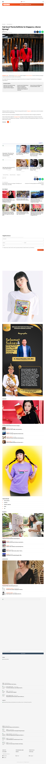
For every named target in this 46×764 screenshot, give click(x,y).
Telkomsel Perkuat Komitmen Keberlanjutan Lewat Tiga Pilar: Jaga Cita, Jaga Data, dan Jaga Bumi (8, 214)
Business (3, 537)
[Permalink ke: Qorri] (3, 31)
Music (11, 441)
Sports (11, 592)
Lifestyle (3, 424)
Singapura (29, 111)
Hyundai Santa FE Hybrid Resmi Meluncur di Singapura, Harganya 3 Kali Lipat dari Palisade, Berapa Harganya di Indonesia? (22, 88)
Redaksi (17, 751)
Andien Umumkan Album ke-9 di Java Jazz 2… (15, 442)
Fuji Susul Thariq (5, 174)
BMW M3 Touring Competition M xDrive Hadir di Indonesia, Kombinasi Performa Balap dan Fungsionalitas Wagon (37, 200)
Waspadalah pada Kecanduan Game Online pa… (15, 696)
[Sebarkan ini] (35, 32)
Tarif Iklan (31, 751)
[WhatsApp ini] (42, 32)
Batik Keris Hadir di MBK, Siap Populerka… (14, 429)
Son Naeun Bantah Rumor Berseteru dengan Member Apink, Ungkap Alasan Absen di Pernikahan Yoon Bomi (8, 200)
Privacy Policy (31, 750)
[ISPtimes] (23, 1)
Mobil (5, 506)
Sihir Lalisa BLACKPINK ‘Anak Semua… (9, 684)
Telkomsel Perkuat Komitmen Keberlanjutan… (15, 438)
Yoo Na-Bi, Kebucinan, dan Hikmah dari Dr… (14, 687)
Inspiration (5, 559)
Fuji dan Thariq (17, 75)
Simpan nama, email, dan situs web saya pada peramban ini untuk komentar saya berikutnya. (19, 247)
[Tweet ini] (37, 32)
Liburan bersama (12, 174)
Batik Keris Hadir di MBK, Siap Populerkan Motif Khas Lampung (22, 199)
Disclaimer (4, 751)
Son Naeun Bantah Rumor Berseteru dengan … (11, 425)
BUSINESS (4, 511)
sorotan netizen (29, 75)
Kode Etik (4, 750)
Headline (4, 398)
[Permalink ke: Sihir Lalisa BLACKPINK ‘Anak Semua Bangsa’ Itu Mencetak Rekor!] (23, 670)
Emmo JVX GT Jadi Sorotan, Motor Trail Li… (14, 550)
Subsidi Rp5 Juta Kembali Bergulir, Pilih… (14, 555)
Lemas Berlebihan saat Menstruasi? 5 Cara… (14, 739)
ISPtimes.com (5, 75)
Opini (3, 657)
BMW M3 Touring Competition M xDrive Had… (15, 433)
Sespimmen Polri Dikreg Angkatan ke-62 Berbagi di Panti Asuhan (34, 183)
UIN (4, 508)
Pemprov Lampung (7, 504)
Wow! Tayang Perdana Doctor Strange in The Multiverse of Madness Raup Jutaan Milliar (12, 183)
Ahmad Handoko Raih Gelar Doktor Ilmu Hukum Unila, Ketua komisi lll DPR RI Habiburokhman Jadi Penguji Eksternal (37, 214)
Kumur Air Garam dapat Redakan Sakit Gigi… (14, 743)
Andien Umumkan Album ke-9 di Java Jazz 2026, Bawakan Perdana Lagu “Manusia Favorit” (22, 213)
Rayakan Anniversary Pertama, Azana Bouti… (15, 542)
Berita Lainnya (8, 686)
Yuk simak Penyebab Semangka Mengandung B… (15, 730)
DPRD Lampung (6, 500)
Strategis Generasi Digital (11, 692)
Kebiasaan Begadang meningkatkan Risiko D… (15, 735)
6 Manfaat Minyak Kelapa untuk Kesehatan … (11, 727)
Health (3, 700)
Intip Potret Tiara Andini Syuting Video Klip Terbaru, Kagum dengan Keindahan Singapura (9, 86)
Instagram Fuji (17, 116)
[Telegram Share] (40, 32)
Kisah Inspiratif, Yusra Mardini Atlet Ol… (14, 593)
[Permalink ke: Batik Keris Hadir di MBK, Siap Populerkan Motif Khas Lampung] (23, 194)
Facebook (5, 755)
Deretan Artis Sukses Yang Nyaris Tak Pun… (14, 589)
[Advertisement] (23, 15)
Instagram (31, 755)
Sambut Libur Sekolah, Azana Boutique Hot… (15, 546)
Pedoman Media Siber (20, 750)
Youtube (5, 757)
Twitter (18, 755)
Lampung (5, 502)
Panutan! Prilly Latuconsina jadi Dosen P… (10, 585)
